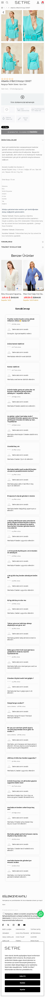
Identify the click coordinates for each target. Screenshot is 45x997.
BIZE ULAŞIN (6, 929)
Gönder (40, 910)
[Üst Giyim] (6, 7)
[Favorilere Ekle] (9, 110)
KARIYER (34, 937)
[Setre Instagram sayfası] (13, 925)
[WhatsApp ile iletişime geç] (40, 914)
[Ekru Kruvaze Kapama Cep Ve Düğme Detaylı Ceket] (11, 275)
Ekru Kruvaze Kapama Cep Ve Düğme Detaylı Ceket (11, 294)
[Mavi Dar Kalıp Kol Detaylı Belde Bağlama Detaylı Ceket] (33, 275)
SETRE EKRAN (35, 933)
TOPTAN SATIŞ (35, 929)
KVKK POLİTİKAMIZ (22, 933)
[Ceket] (8, 7)
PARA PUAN (35, 941)
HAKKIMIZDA (20, 929)
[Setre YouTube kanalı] (24, 925)
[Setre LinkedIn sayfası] (19, 925)
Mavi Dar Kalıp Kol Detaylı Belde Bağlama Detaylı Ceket (33, 294)
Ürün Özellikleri (9, 140)
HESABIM (5, 933)
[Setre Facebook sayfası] (3, 925)
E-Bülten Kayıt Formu (19, 918)
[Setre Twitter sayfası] (8, 925)
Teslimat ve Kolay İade (11, 247)
